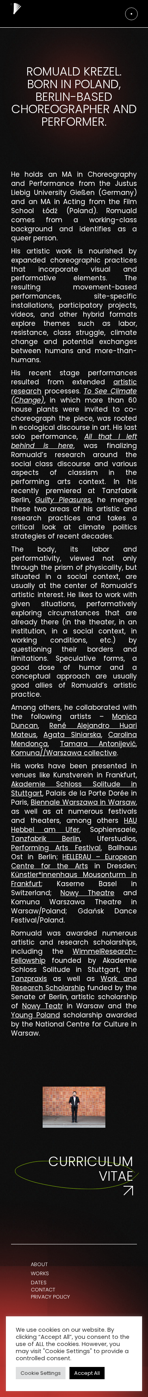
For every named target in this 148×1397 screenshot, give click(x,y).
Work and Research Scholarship (74, 983)
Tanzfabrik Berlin (45, 838)
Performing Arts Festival (56, 848)
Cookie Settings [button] (41, 1373)
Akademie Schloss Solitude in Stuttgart (74, 788)
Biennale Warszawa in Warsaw (83, 802)
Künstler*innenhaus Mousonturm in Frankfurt (74, 879)
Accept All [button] (87, 1373)
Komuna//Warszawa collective (64, 753)
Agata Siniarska (72, 734)
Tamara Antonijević (98, 744)
